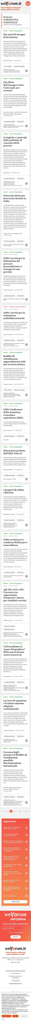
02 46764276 (16, 980)
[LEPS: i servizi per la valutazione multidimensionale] (26, 344)
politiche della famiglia (8, 126)
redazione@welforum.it (15, 983)
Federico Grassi (8, 620)
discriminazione (19, 801)
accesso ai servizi (7, 244)
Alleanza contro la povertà (9, 523)
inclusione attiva (19, 632)
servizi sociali (16, 72)
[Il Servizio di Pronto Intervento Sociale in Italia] (26, 245)
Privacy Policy (19, 932)
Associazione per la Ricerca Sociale (15, 970)
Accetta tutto (6, 1016)
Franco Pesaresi (8, 290)
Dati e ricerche (7, 66)
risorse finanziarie (11, 575)
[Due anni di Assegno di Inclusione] (26, 71)
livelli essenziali (10, 344)
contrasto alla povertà (8, 70)
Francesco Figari (8, 112)
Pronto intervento (7, 245)
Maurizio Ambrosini (9, 787)
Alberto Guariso (13, 789)
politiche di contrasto (8, 184)
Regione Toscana (7, 635)
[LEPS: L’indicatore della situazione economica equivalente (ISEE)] (26, 440)
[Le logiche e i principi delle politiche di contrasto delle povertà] (26, 183)
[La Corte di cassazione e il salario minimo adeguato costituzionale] (26, 740)
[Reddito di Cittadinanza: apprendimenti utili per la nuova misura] (26, 395)
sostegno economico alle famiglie (11, 690)
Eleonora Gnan (7, 60)
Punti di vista (20, 121)
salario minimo (7, 742)
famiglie (17, 70)
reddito (5, 127)
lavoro (14, 395)
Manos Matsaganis (15, 114)
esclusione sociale (16, 802)
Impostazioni (24, 1016)
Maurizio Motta (8, 469)
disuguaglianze (7, 802)
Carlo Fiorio (17, 112)
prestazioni (9, 479)
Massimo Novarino (9, 514)
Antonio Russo (7, 676)
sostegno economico (13, 127)
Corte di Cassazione (8, 740)
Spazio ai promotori (9, 629)
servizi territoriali (7, 577)
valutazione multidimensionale (10, 346)
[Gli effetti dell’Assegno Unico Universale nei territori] (26, 126)
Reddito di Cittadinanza (9, 397)
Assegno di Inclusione (8, 69)
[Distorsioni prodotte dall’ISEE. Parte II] (26, 479)
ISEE (4, 439)
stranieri (17, 803)
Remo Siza (6, 173)
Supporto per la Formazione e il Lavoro (12, 185)
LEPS (14, 244)
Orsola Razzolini (8, 730)
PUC (16, 525)
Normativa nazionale (19, 66)
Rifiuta (15, 1016)
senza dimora (19, 575)
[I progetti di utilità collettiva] (26, 525)
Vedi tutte (15, 902)
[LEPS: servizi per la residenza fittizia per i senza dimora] (26, 576)
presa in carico (20, 244)
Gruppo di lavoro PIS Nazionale (12, 233)
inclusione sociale (7, 72)
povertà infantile (19, 126)
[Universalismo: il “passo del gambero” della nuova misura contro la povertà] (26, 688)
